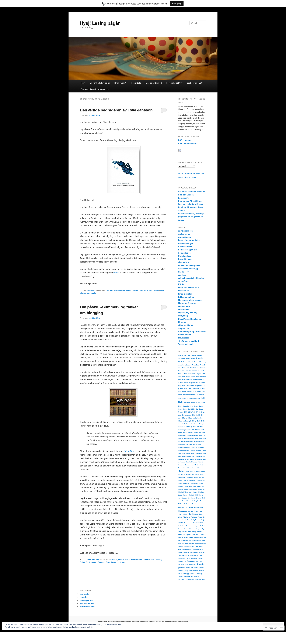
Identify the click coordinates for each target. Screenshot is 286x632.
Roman (143, 290)
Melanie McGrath (188, 495)
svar (122, 562)
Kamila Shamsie (191, 462)
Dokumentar (193, 412)
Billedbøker (197, 388)
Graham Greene (193, 436)
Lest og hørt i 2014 (195, 82)
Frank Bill (191, 430)
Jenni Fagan (186, 456)
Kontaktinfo (136, 82)
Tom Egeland (194, 555)
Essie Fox (181, 427)
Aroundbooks (184, 237)
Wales (180, 576)
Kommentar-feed (87, 603)
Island (193, 453)
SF (184, 535)
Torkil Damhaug (191, 558)
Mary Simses (193, 492)
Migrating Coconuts (187, 303)
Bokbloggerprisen (189, 395)
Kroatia (180, 474)
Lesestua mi (183, 290)
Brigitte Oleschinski (193, 398)
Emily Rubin (186, 424)
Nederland (187, 504)
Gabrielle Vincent (199, 433)
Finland (91, 290)
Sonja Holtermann (188, 544)
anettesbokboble (185, 230)
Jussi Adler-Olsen (196, 459)
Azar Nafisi (186, 377)
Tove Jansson (153, 290)
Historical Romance (197, 447)
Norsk (189, 507)
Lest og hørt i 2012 (154, 82)
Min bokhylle (184, 306)
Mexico (184, 498)
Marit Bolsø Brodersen (197, 489)
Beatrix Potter (183, 383)
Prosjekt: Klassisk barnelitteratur (95, 89)
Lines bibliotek (185, 293)
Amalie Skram (190, 358)
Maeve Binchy (183, 486)
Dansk (201, 406)
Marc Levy (192, 486)
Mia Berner (191, 498)
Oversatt (135, 290)
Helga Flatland (199, 441)
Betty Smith (188, 389)
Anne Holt (185, 368)
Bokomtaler (200, 395)
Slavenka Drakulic (195, 541)
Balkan (193, 377)
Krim (181, 471)
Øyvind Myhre (200, 579)
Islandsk (199, 453)
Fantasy (189, 427)
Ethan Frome (136, 559)
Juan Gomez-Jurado (198, 456)
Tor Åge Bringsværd (191, 561)
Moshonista (183, 309)
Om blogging (156, 559)
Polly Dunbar (195, 520)
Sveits (180, 552)
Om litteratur (93, 559)
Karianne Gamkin (184, 465)
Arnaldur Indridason (192, 371)
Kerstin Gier (196, 468)
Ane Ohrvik (189, 362)
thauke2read (183, 337)
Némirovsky (198, 511)
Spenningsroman (191, 546)
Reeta (116, 272)
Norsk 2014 (182, 511)
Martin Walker (183, 492)
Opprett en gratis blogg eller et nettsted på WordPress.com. (123, 621)
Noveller (190, 511)
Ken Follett (187, 468)
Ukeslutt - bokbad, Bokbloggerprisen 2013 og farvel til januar (191, 216)
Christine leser (185, 255)
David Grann (182, 409)
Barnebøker (187, 379)
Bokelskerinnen (185, 246)
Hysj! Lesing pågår (100, 23)
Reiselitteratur (198, 523)
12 (164, 307)
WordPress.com (87, 606)
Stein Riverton (187, 549)
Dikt (185, 412)
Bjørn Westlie (187, 392)
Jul (188, 459)
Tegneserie (194, 552)
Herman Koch (197, 444)
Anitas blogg (184, 233)
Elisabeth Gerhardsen (195, 418)
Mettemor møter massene (190, 300)
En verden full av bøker (100, 82)
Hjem (83, 82)
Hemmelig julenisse (185, 444)
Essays (201, 424)
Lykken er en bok (186, 296)
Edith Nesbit (196, 415)
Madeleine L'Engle (197, 483)
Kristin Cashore (190, 471)
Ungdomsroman (192, 567)
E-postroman (186, 415)
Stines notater (184, 334)
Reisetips (181, 526)
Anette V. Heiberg (200, 362)
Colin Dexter (194, 406)
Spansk (180, 546)
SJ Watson (184, 541)
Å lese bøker (190, 579)
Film (194, 427)
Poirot (82, 562)
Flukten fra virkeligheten (189, 265)
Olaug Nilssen (183, 514)
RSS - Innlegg (184, 140)
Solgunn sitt (183, 328)
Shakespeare (91, 562)
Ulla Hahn (192, 564)
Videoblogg (185, 574)
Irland (188, 453)
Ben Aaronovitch (188, 386)
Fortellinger (182, 430)
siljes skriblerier (185, 325)
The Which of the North (188, 340)
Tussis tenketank (185, 344)
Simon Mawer (188, 538)
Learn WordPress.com (188, 287)
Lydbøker (147, 559)
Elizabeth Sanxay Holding (187, 421)
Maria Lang (200, 486)
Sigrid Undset (190, 535)
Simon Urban (198, 538)
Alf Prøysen (192, 355)
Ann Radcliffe (194, 368)
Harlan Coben (189, 439)
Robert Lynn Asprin (192, 526)
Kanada (200, 462)
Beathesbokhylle (185, 243)
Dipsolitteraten (185, 259)
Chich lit (186, 406)
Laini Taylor (199, 474)
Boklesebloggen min (187, 249)
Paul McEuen (186, 520)
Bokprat (113, 559)
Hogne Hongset (183, 450)
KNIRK (181, 284)
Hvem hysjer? (120, 82)
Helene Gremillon (187, 441)
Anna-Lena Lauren (184, 365)
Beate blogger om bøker (189, 240)
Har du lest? (183, 271)
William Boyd (188, 576)
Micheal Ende (186, 501)
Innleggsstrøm (86, 600)
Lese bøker (189, 477)
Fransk (197, 430)
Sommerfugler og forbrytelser (192, 331)
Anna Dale (195, 365)
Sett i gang (176, 4)
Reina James (188, 523)
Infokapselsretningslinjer (82, 627)
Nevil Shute (196, 504)
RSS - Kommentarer (187, 143)
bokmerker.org (185, 252)
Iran (183, 453)
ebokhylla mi (184, 262)
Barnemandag (198, 380)
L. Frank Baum (189, 474)
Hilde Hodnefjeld (184, 447)
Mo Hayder (195, 501)
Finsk (128, 290)
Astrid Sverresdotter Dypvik (191, 374)
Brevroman (182, 398)
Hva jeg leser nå (195, 450)
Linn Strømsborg (189, 480)
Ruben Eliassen (189, 529)
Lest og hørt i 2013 (174, 82)
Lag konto (84, 594)
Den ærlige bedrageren (115, 290)
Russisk (184, 532)
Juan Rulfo (182, 459)
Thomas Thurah (183, 555)
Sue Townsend (198, 549)
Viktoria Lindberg (196, 574)
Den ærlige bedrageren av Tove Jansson (116, 110)
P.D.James (186, 517)
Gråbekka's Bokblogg (188, 268)
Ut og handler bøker (191, 571)
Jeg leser (182, 274)
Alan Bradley (182, 355)
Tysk (186, 564)
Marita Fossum (183, 489)
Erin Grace (194, 424)
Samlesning (192, 532)
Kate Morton (195, 465)
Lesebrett (181, 477)
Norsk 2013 (198, 507)
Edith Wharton (124, 559)
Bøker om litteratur (190, 403)
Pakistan (194, 517)
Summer (101, 562)
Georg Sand (182, 436)
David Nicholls (193, 409)
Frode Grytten (188, 433)
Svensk (186, 552)
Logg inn (84, 597)
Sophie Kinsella (200, 544)
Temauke (202, 552)
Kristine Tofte (200, 471)
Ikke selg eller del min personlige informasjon (168, 621)
